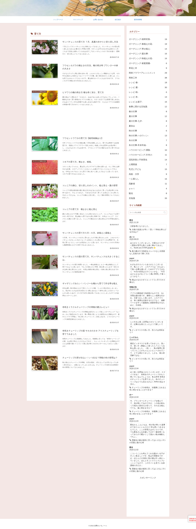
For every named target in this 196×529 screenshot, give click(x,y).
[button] (165, 212)
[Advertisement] (75, 119)
